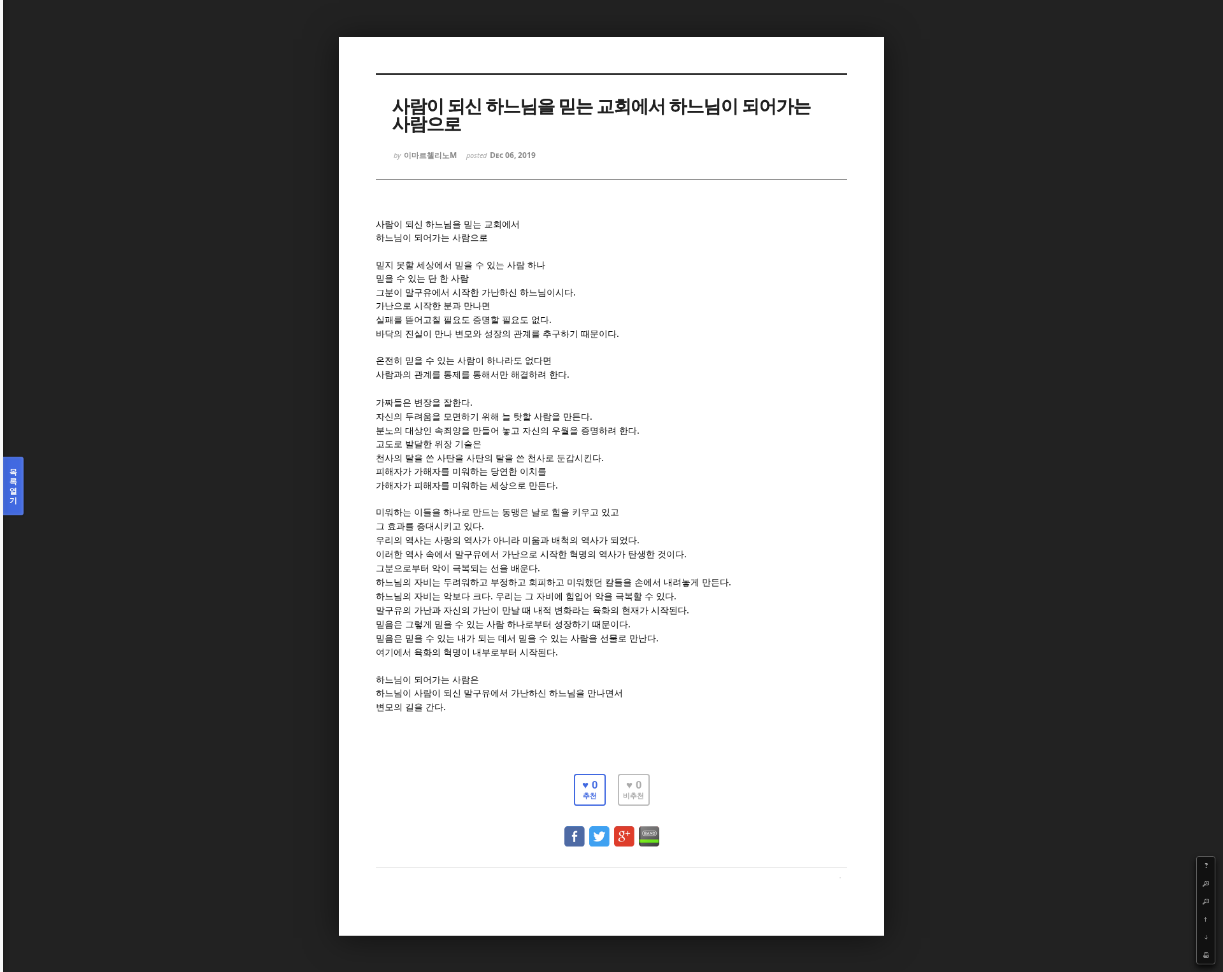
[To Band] (649, 830)
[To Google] (624, 830)
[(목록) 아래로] (1206, 937)
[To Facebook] (574, 830)
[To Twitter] (599, 830)
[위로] (1206, 919)
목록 (13, 486)
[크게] (1206, 883)
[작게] (1206, 901)
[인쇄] (1206, 955)
